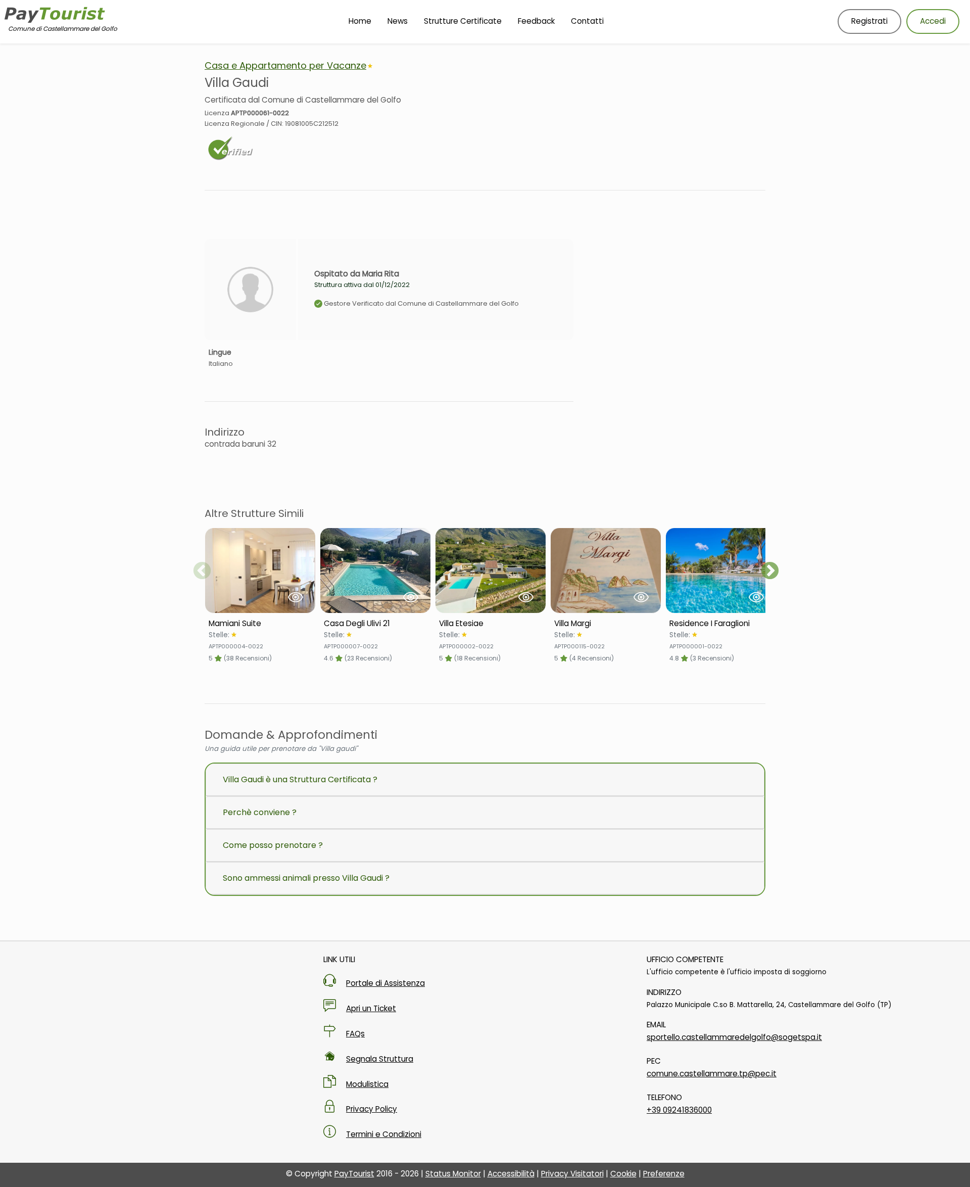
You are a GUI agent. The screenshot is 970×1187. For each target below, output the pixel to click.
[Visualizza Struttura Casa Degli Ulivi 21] (375, 570)
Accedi (933, 21)
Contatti (587, 21)
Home (360, 21)
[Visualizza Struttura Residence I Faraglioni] (721, 570)
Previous (202, 571)
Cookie (623, 1173)
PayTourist (354, 1173)
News (397, 21)
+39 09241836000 (679, 1110)
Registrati (869, 21)
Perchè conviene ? (260, 812)
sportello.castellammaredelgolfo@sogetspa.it (734, 1037)
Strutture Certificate (463, 21)
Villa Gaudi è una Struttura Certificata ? (300, 779)
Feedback (536, 21)
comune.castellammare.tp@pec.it (712, 1073)
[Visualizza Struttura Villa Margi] (605, 570)
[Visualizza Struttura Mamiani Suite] (260, 570)
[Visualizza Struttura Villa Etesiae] (490, 570)
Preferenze (664, 1173)
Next (770, 571)
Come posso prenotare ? (273, 845)
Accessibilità (511, 1173)
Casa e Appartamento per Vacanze (285, 65)
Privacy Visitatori (572, 1173)
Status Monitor (453, 1173)
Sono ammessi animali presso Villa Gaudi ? (306, 878)
